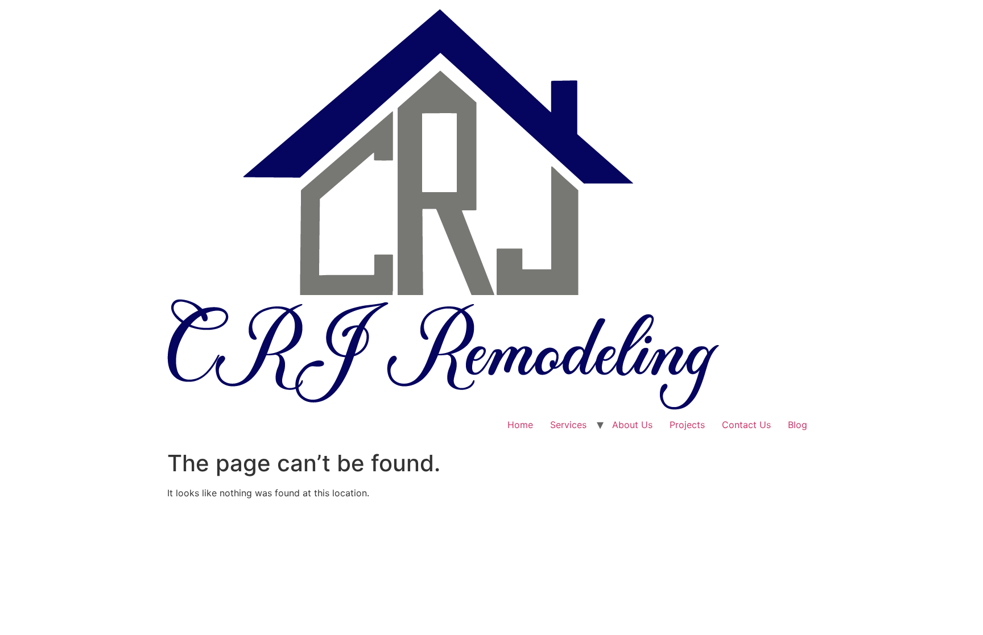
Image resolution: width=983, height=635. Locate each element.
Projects (687, 424)
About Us (632, 424)
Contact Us (746, 424)
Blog (797, 424)
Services (568, 424)
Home (520, 424)
